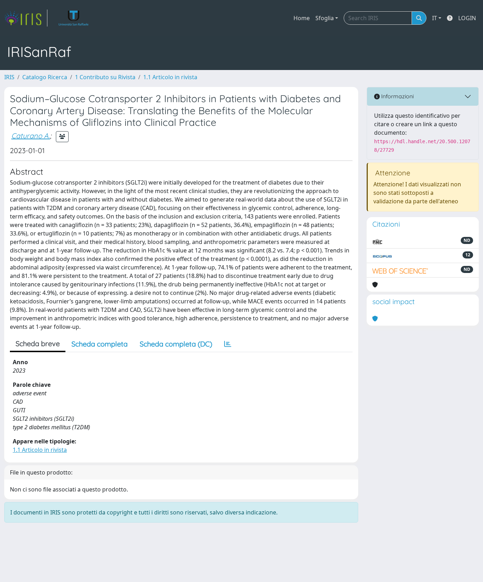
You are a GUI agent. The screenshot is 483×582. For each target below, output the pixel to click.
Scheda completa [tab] (99, 343)
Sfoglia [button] (324, 18)
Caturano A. (30, 135)
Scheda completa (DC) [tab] (176, 343)
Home (301, 18)
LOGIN (467, 18)
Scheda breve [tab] (38, 343)
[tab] (227, 344)
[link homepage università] (73, 18)
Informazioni (397, 96)
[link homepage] (25, 18)
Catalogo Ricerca (44, 77)
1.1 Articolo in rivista (170, 77)
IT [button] (434, 18)
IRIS (9, 77)
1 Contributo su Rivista (105, 77)
